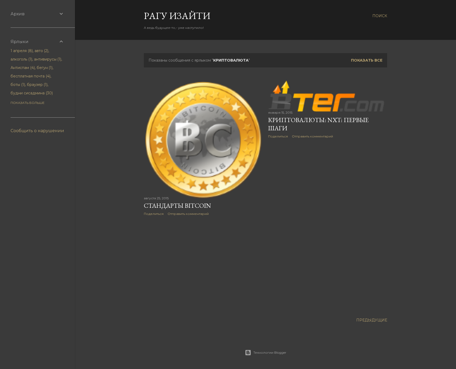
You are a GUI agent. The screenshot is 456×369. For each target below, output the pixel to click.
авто (41, 50)
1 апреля (21, 50)
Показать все (366, 60)
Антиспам (22, 67)
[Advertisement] (203, 266)
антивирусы (47, 59)
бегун (44, 67)
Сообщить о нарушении (37, 130)
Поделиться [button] (154, 214)
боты (17, 84)
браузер (37, 84)
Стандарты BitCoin (177, 205)
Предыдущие (371, 320)
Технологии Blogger (269, 352)
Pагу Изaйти (177, 16)
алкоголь (21, 59)
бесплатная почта (30, 76)
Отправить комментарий (188, 214)
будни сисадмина (31, 93)
